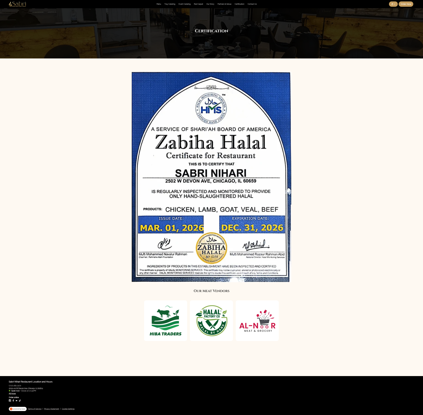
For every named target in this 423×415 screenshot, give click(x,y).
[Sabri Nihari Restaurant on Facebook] (13, 400)
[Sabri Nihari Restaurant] (17, 4)
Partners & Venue (224, 4)
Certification (239, 4)
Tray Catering (169, 4)
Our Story (210, 4)
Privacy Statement (51, 409)
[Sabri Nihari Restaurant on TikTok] (19, 400)
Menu (159, 4)
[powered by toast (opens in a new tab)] (18, 409)
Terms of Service (34, 409)
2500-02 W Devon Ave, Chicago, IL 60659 (26, 388)
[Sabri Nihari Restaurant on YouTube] (16, 400)
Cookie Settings (68, 409)
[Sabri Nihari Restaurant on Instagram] (10, 400)
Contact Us (252, 4)
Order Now (406, 4)
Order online (14, 397)
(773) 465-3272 (15, 385)
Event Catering (185, 4)
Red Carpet (198, 4)
